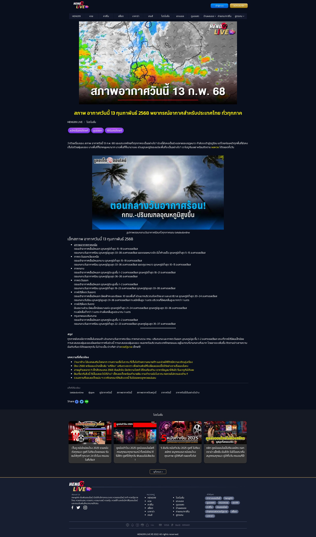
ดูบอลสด (195, 16)
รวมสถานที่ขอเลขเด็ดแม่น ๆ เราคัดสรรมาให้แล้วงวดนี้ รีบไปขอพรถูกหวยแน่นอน (115, 378)
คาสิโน (106, 16)
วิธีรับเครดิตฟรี (114, 130)
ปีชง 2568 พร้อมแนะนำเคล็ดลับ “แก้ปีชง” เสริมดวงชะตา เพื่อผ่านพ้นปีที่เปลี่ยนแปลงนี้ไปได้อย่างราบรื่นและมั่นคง (131, 366)
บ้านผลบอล (209, 16)
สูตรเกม (239, 16)
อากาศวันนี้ (166, 392)
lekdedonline (77, 392)
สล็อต (121, 16)
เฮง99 (235, 502)
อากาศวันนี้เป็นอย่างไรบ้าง (187, 392)
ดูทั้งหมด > (158, 471)
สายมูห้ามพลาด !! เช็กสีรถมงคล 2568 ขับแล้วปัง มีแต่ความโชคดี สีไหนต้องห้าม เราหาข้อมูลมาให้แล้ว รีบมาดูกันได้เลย (134, 370)
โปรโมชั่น (165, 16)
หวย (91, 16)
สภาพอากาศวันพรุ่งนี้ (146, 392)
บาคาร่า (135, 16)
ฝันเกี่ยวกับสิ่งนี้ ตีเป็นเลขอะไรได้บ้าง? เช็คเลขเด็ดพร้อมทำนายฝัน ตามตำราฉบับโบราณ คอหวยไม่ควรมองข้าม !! (131, 374)
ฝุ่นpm (91, 392)
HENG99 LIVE (75, 122)
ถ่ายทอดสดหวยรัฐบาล (217, 511)
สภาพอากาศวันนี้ (124, 392)
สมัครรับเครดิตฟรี (79, 130)
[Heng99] (139, 5)
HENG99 (76, 16)
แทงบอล (180, 16)
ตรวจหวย (223, 502)
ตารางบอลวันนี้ (213, 498)
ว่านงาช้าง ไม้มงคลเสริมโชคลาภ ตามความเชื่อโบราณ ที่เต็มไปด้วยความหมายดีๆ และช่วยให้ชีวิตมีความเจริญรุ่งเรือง (133, 362)
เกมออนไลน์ (222, 507)
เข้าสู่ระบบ (219, 5)
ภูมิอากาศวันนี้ (105, 392)
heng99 (229, 498)
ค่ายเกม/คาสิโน (224, 16)
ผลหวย (215, 147)
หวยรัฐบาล (126, 347)
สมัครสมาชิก (238, 5)
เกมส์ (150, 16)
